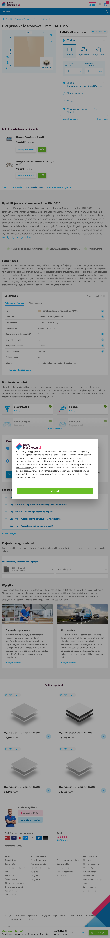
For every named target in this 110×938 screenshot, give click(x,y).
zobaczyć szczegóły (25, 467)
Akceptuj (55, 491)
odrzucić (63, 464)
